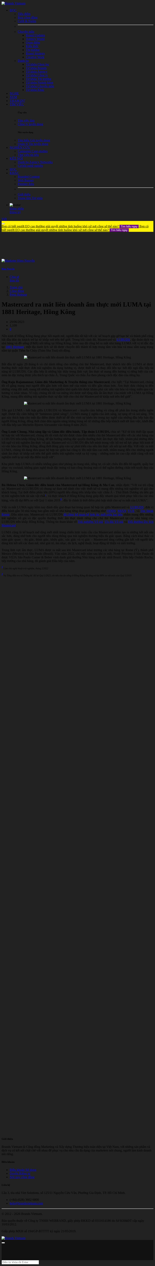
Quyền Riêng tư (20, 1173)
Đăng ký (15, 212)
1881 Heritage (15, 347)
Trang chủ (16, 287)
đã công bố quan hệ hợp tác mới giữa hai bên (93, 514)
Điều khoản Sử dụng (23, 1169)
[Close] (3, 223)
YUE (131, 511)
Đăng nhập (17, 208)
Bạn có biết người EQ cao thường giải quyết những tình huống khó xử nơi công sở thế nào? (69, 226)
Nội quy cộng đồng (22, 1177)
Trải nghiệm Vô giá (90, 521)
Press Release (18, 294)
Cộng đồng (17, 291)
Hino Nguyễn (8, 269)
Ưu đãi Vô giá (114, 521)
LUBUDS (123, 339)
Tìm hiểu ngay (129, 226)
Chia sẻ (14, 276)
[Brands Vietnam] (13, 3)
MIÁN (122, 511)
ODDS (111, 511)
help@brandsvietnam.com (26, 1203)
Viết (4, 219)
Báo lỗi (14, 280)
